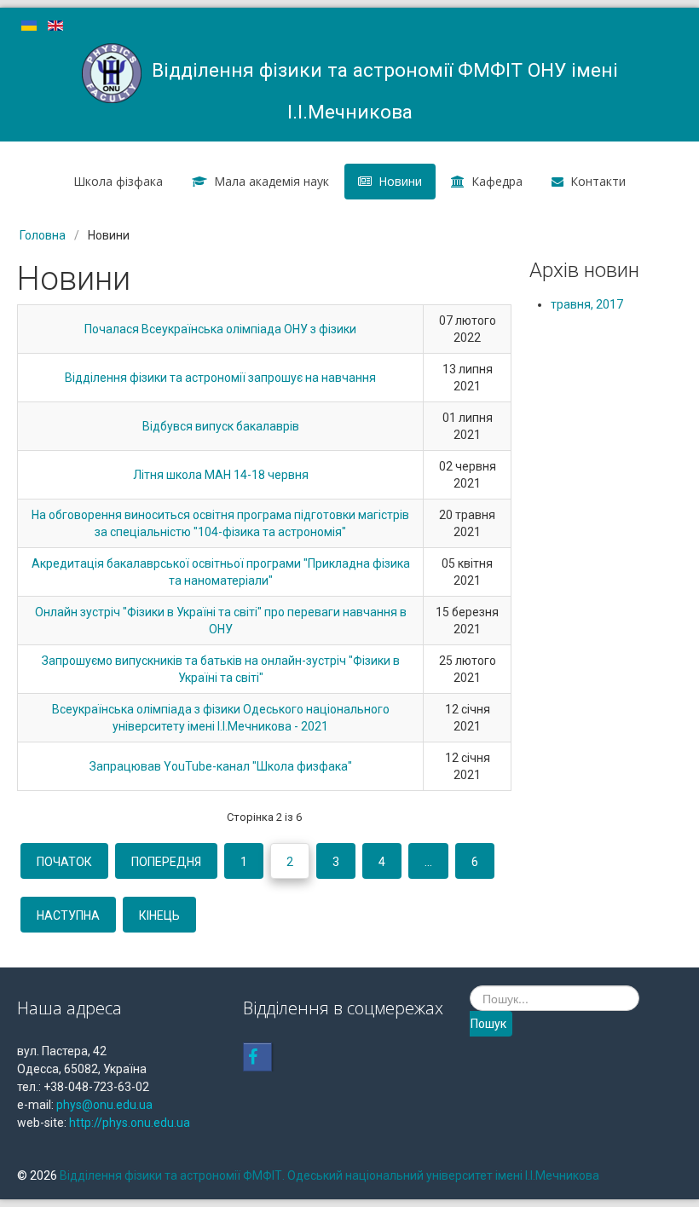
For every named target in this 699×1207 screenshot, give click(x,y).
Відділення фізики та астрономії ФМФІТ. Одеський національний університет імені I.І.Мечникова (329, 1175)
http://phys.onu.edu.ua (129, 1122)
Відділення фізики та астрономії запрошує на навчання (220, 377)
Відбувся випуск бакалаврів (220, 426)
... (428, 862)
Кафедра (497, 181)
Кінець (159, 915)
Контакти (598, 181)
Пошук (488, 1024)
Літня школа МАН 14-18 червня (221, 475)
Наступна (68, 915)
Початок (64, 862)
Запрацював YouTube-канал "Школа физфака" (221, 766)
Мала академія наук (271, 181)
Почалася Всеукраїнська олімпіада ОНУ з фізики (220, 329)
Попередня (166, 862)
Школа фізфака (118, 181)
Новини (400, 181)
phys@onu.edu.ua (104, 1105)
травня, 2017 (587, 304)
